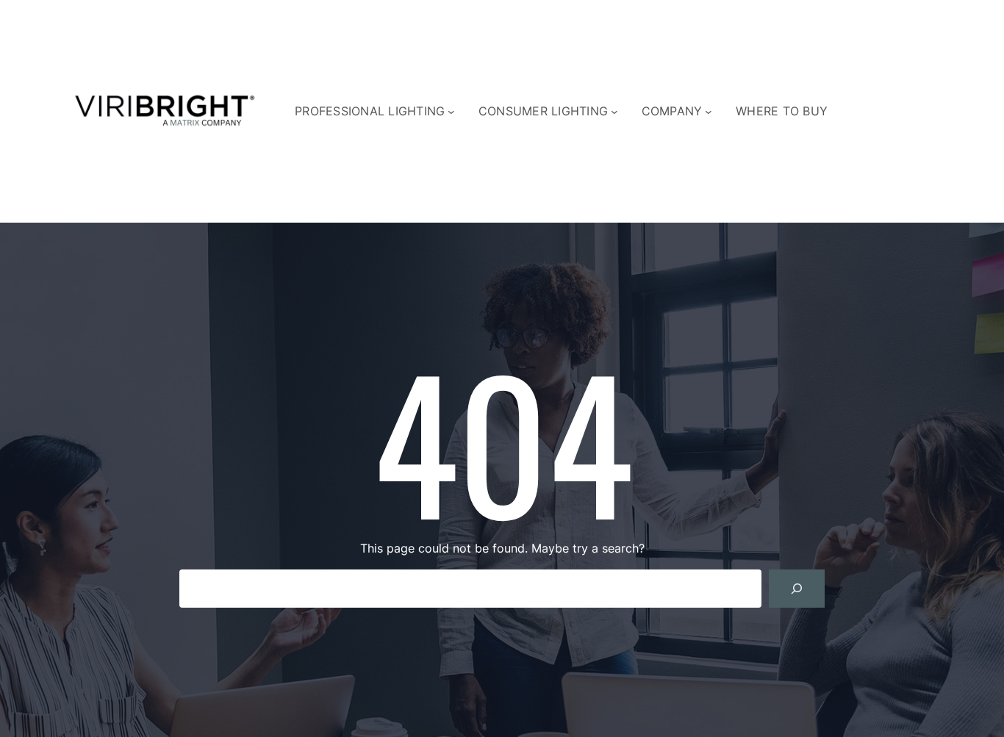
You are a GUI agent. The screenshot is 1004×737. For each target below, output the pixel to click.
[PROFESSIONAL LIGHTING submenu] (451, 111)
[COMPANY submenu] (708, 111)
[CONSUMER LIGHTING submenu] (614, 111)
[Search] (797, 588)
